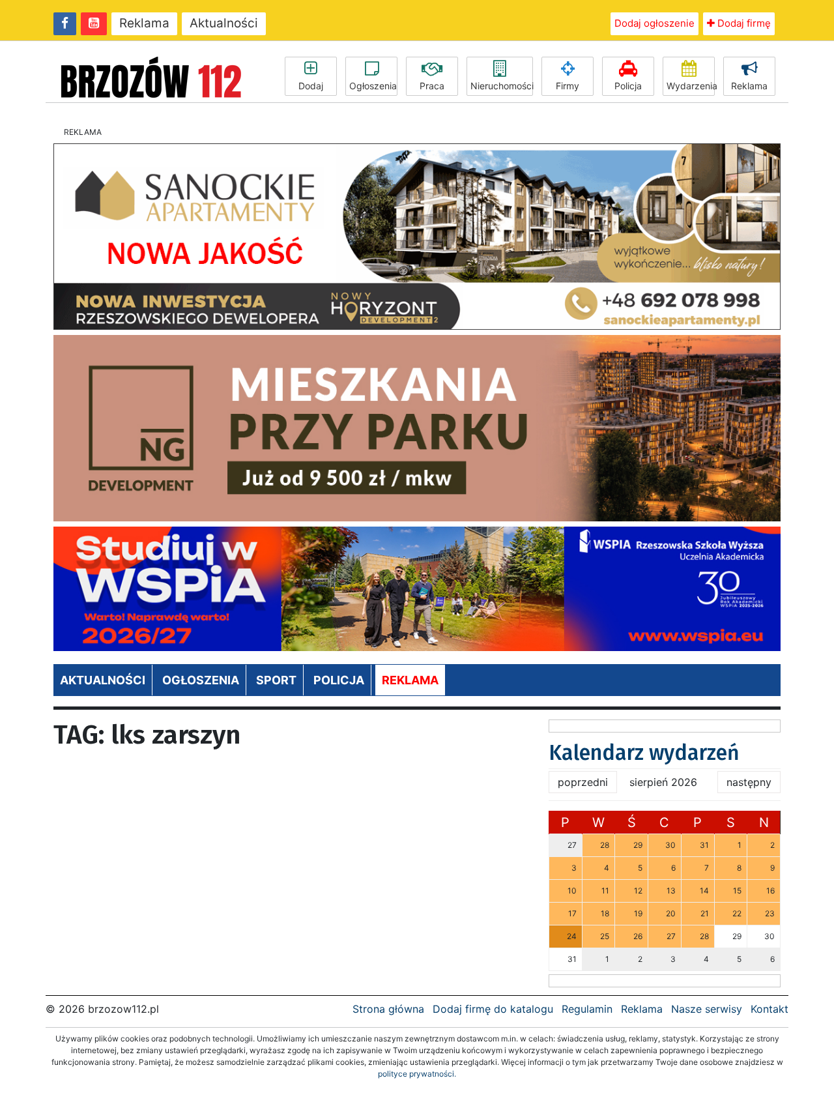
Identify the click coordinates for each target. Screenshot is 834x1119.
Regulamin (587, 1008)
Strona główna (388, 1008)
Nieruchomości (501, 85)
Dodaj (310, 85)
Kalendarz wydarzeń (644, 752)
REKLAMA (410, 680)
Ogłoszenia (373, 85)
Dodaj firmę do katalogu (493, 1008)
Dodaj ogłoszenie (654, 23)
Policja (628, 85)
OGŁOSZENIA (200, 680)
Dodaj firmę (743, 23)
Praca (432, 85)
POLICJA (338, 680)
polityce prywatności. (417, 1074)
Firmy (567, 85)
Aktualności (224, 23)
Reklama (144, 23)
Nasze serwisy (706, 1008)
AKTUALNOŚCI (102, 680)
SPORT (276, 680)
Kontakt (769, 1008)
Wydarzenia (691, 85)
